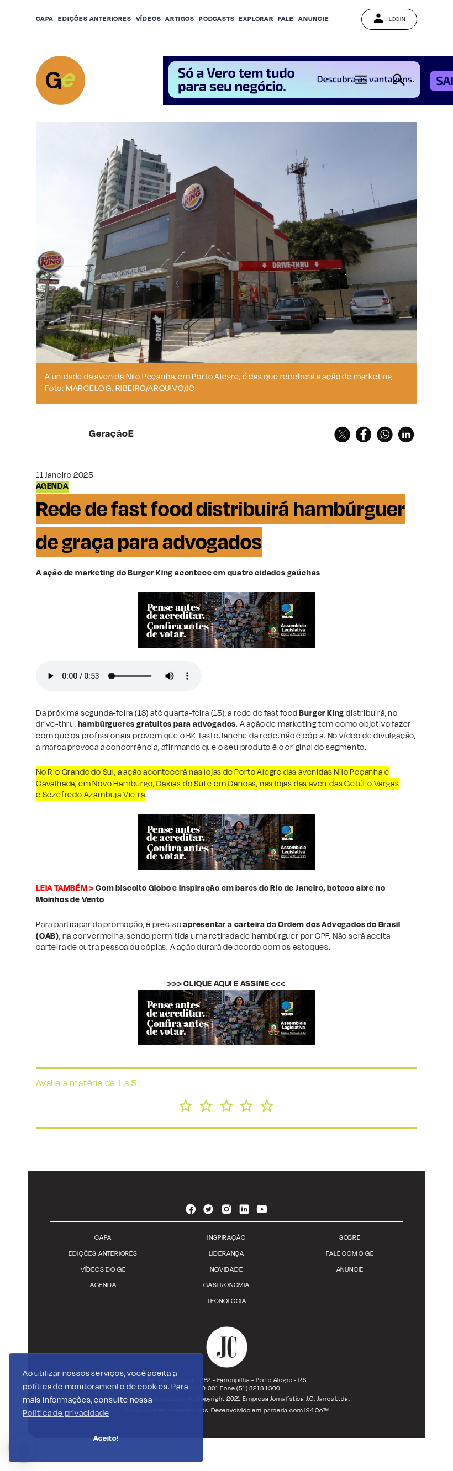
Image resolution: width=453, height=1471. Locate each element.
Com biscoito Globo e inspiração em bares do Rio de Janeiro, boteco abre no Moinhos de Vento (210, 894)
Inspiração (226, 1237)
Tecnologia (226, 1301)
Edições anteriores (94, 19)
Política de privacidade (66, 1413)
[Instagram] (226, 1210)
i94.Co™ (316, 1410)
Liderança (226, 1253)
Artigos (179, 19)
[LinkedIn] (406, 434)
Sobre (350, 1237)
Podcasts (216, 19)
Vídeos (148, 19)
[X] (342, 434)
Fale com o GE (349, 1253)
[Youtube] (262, 1210)
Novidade (226, 1269)
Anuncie (350, 1269)
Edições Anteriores (103, 1253)
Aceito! (106, 1438)
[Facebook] (363, 434)
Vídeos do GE (103, 1269)
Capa (45, 19)
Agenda (103, 1285)
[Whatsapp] (384, 434)
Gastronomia (226, 1285)
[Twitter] (208, 1210)
